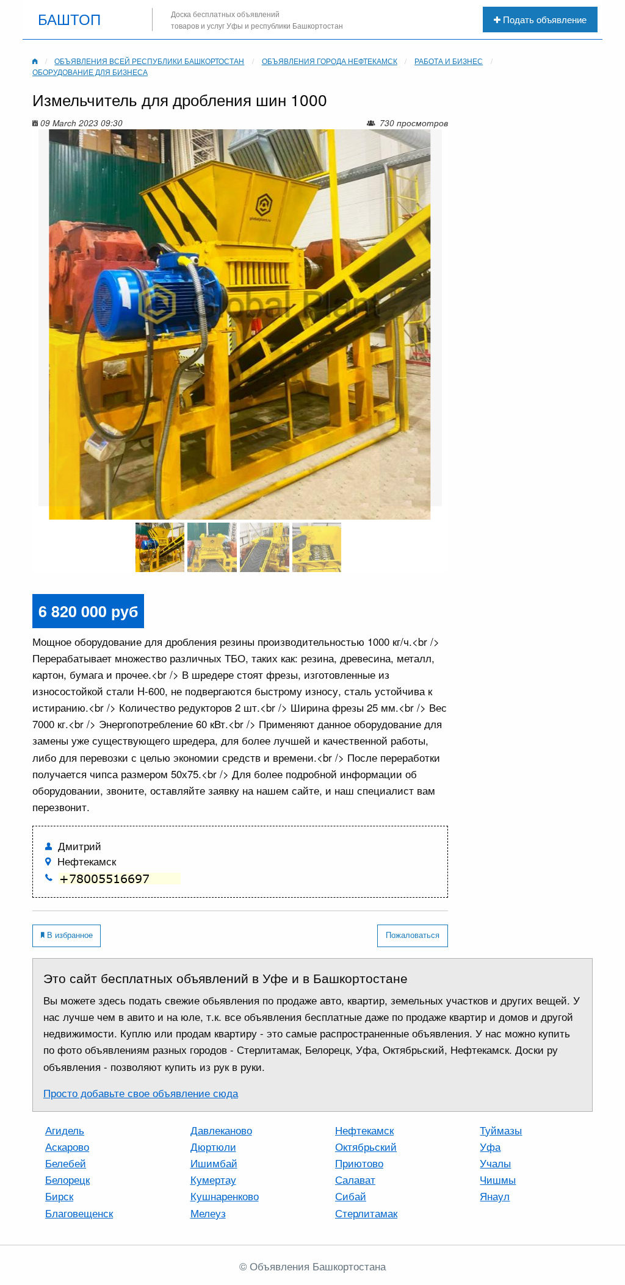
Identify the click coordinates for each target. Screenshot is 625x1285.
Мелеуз (208, 1213)
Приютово (359, 1163)
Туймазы (501, 1130)
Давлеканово (221, 1130)
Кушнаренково (224, 1196)
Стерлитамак (366, 1213)
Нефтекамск (364, 1130)
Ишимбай (213, 1163)
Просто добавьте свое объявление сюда (140, 1093)
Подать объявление (543, 19)
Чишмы (498, 1179)
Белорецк (67, 1179)
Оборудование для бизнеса (90, 72)
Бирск (59, 1196)
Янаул (495, 1196)
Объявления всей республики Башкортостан (149, 61)
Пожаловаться (412, 934)
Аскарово (67, 1146)
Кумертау (213, 1179)
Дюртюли (213, 1146)
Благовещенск (79, 1213)
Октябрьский (366, 1146)
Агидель (64, 1130)
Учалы (495, 1163)
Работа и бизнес (448, 61)
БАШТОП (69, 19)
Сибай (350, 1196)
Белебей (65, 1163)
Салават (355, 1179)
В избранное (69, 934)
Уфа (490, 1146)
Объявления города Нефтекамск (329, 61)
